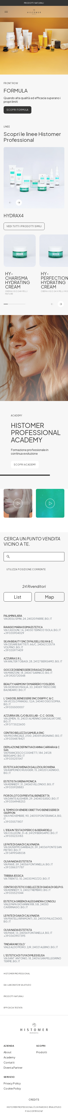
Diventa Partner (13, 1067)
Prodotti (41, 1052)
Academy (9, 1057)
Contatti (9, 1062)
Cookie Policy (12, 1088)
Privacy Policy (12, 1083)
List (17, 597)
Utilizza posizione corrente (26, 569)
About (7, 1052)
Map (49, 597)
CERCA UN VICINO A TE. (32, 541)
